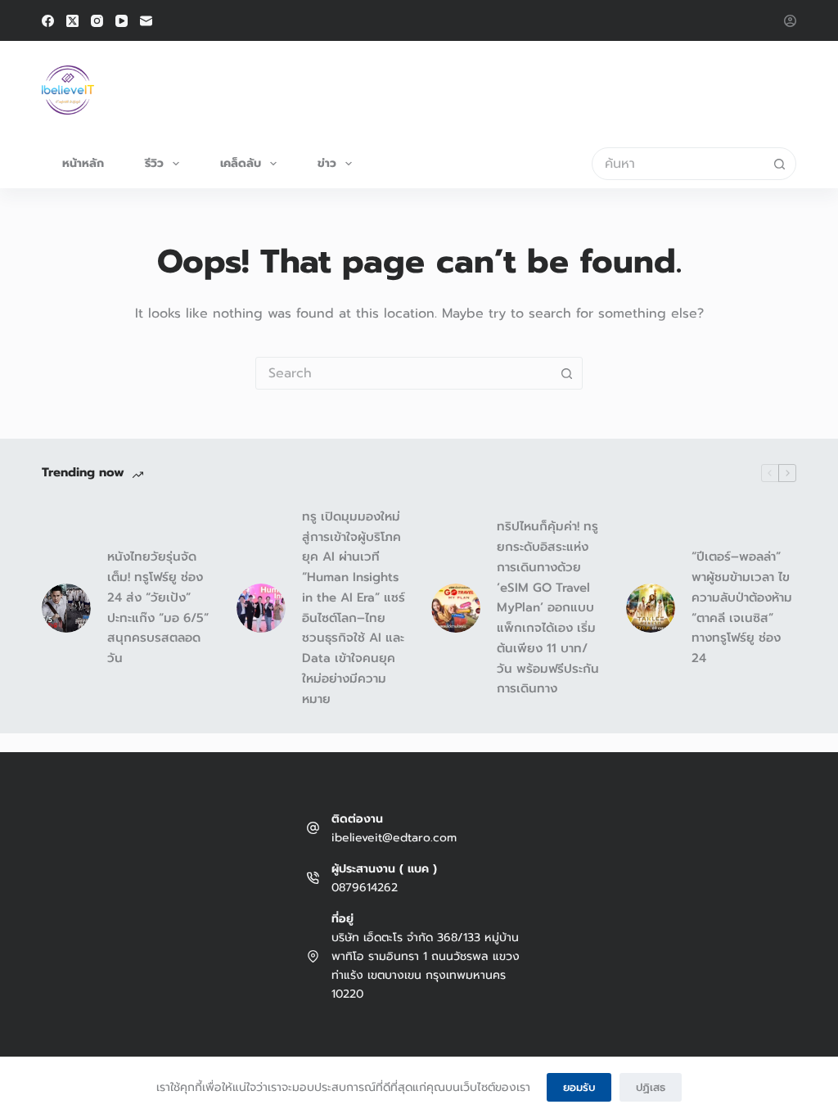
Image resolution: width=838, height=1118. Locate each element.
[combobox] (678, 163)
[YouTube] (121, 21)
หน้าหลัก (83, 163)
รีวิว (154, 163)
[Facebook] (48, 21)
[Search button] (779, 163)
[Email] (146, 21)
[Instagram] (97, 21)
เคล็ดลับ (240, 163)
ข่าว (327, 163)
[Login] (790, 21)
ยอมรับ (579, 1087)
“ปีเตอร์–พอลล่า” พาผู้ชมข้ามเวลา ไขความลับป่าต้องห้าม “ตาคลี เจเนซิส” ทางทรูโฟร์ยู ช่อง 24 (742, 607)
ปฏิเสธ (650, 1087)
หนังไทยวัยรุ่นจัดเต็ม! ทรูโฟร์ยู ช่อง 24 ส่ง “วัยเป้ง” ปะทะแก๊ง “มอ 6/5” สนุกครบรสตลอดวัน (158, 607)
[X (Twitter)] (72, 21)
